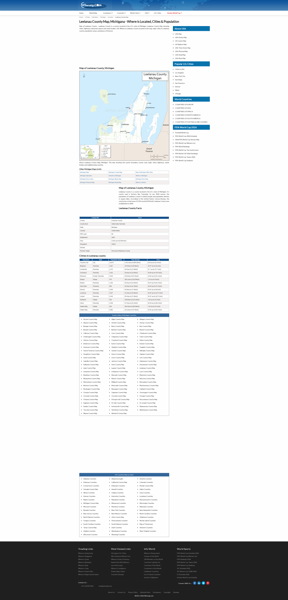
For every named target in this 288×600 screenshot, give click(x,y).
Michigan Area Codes (86, 179)
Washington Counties (119, 531)
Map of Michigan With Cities (144, 172)
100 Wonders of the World (153, 559)
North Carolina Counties (148, 514)
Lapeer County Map (118, 368)
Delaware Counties (118, 486)
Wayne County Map (90, 413)
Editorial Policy (145, 592)
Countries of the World (152, 565)
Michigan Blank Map (115, 179)
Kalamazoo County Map (148, 361)
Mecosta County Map (147, 378)
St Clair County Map (118, 403)
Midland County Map (118, 382)
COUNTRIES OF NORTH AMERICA (187, 115)
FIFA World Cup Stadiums (184, 160)
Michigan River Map (142, 179)
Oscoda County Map (118, 396)
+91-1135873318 (87, 586)
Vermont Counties (146, 527)
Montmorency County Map (149, 385)
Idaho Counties (145, 489)
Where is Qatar (83, 559)
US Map (87, 17)
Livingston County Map (119, 371)
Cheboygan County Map (91, 337)
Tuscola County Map (90, 410)
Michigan (103, 17)
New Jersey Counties (90, 514)
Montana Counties (118, 507)
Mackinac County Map (91, 375)
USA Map (178, 34)
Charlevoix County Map (148, 333)
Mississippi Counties (147, 503)
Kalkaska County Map (91, 364)
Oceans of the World (151, 556)
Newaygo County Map (119, 389)
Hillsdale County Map (147, 351)
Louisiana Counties (146, 496)
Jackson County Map (118, 361)
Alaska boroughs (117, 479)
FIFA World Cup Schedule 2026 (188, 553)
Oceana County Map (90, 392)
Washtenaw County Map (148, 410)
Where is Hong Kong (85, 553)
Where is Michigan (141, 176)
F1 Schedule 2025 (183, 574)
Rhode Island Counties (148, 521)
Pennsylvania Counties (119, 521)
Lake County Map (89, 368)
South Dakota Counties (119, 524)
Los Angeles (179, 73)
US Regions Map (181, 44)
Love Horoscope (117, 565)
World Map (93, 13)
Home (81, 13)
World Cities (134, 13)
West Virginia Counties (148, 531)
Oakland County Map (147, 389)
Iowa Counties (145, 493)
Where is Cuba (83, 568)
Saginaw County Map (90, 403)
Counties (110, 17)
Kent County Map (117, 364)
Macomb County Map (118, 375)
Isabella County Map (90, 361)
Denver (177, 87)
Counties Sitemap (117, 574)
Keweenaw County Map (148, 364)
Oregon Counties (89, 521)
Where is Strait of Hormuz (120, 559)
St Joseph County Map (148, 403)
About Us (111, 592)
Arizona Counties (146, 479)
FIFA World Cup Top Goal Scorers (187, 150)
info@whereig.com (105, 586)
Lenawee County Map (91, 371)
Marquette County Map (91, 378)
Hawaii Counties (117, 489)
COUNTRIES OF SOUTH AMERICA (187, 118)
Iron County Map (146, 358)
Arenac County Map (147, 323)
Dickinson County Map (91, 344)
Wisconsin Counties (90, 534)
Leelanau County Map (147, 368)
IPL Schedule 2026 (183, 568)
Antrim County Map (118, 323)
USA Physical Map (181, 51)
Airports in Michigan (115, 176)
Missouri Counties (89, 507)
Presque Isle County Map (120, 399)
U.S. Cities (157, 13)
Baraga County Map (90, 326)
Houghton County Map (91, 354)
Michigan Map (84, 172)
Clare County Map (146, 337)
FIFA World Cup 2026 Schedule (186, 136)
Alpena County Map (90, 323)
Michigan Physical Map (87, 182)
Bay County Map (145, 326)
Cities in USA (179, 69)
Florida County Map (146, 486)
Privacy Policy (133, 592)
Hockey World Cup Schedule (187, 577)
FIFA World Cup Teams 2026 (185, 157)
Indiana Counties (117, 493)
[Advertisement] (124, 49)
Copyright (167, 592)
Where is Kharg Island (152, 553)
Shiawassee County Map (148, 406)
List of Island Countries (152, 574)
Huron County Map (118, 354)
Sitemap (176, 592)
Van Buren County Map (119, 410)
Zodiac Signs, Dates (118, 571)
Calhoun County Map (90, 333)
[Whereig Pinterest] (207, 583)
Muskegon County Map (91, 389)
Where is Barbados (84, 562)
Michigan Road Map (115, 182)
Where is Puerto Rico (85, 571)
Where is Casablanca (118, 568)
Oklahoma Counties (147, 517)
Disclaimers (157, 592)
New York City (180, 76)
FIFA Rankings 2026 (184, 559)
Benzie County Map (90, 330)
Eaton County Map (118, 344)
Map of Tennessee (146, 524)
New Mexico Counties (119, 514)
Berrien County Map (118, 330)
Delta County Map (146, 340)
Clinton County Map (90, 340)
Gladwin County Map (118, 347)
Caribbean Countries (151, 571)
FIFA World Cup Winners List (185, 143)
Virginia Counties (89, 531)
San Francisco (180, 83)
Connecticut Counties (91, 486)
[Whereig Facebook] (194, 583)
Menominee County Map (92, 382)
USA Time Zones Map (182, 48)
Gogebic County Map (147, 347)
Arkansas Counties (90, 482)
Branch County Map (147, 330)
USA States (95, 17)
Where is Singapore (85, 556)
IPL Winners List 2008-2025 (187, 571)
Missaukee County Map (148, 382)
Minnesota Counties (118, 503)
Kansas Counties (89, 496)
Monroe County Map (90, 385)
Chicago (178, 94)
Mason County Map (118, 378)
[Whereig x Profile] (203, 583)
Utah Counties (116, 527)
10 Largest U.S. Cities (118, 553)
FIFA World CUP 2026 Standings (186, 153)
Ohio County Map (117, 517)
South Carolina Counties (92, 524)
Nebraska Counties (146, 507)
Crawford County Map (119, 340)
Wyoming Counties (118, 534)
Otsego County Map (147, 396)
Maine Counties (88, 500)
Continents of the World (152, 568)
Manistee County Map (147, 375)
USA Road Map (180, 55)
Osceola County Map (90, 396)
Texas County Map (90, 527)
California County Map (119, 482)
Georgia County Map (90, 489)
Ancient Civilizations (151, 577)
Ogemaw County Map (119, 392)
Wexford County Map (119, 413)
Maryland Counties (118, 500)
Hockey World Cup (173, 13)
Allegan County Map (147, 319)
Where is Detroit (141, 182)
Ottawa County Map (90, 399)
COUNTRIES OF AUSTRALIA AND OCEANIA (191, 122)
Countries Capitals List (152, 562)
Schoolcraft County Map (120, 406)
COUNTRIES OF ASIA (183, 108)
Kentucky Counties (118, 496)
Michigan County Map (115, 172)
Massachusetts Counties (148, 500)
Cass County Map (117, 333)
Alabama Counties (89, 479)
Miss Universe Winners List (120, 556)
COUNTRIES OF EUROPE (184, 104)
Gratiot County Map (118, 351)
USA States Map (181, 37)
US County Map (180, 41)
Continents (107, 13)
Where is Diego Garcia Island (88, 574)
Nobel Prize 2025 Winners (120, 562)
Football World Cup (182, 133)
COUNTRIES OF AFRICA (184, 111)
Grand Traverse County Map (93, 351)
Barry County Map (117, 326)
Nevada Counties (89, 510)
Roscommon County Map (148, 399)
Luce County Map (146, 371)
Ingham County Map (147, 354)
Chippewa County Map (119, 337)
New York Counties (118, 510)
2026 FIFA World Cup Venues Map (187, 140)
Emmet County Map (147, 344)
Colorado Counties (146, 482)
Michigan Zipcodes (86, 176)
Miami (177, 90)
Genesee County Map (91, 347)
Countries (120, 13)
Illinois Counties (89, 493)
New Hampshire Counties (149, 510)
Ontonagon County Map (148, 392)
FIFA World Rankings (182, 146)
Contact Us (121, 592)
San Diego (178, 80)
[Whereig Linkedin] (199, 583)
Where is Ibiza (83, 565)
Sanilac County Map (90, 406)
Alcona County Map (90, 319)
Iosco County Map (117, 358)
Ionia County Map (89, 358)
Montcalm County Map (119, 385)
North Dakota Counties (91, 517)
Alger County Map (117, 319)
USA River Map (180, 58)
